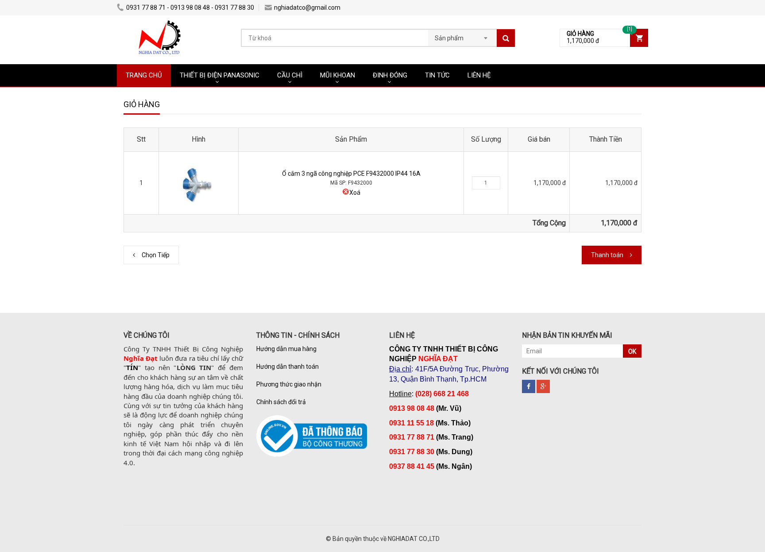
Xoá (354, 192)
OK (632, 351)
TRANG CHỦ (144, 75)
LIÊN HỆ (479, 75)
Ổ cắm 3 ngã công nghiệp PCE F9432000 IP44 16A (351, 173)
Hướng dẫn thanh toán (287, 366)
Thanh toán (607, 255)
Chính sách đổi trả (281, 401)
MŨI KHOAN (337, 75)
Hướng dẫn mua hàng (286, 348)
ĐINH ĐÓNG (390, 75)
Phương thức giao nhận (288, 384)
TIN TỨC (437, 75)
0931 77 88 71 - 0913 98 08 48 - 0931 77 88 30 (190, 7)
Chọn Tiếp (156, 255)
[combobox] (462, 35)
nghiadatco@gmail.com (307, 7)
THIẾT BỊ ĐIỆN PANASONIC (219, 75)
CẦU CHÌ (289, 75)
